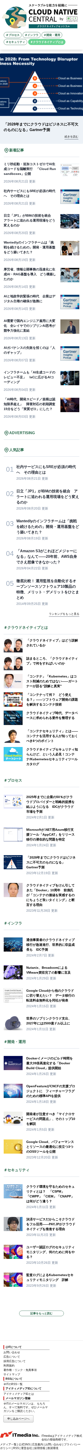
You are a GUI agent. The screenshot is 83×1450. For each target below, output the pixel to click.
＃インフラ (32, 35)
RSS (16, 1448)
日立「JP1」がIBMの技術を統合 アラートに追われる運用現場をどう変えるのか (29, 220)
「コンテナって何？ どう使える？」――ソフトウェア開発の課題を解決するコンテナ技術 (52, 699)
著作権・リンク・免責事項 (20, 1370)
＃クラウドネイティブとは (46, 42)
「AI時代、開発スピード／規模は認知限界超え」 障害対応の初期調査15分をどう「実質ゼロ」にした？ (29, 404)
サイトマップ (11, 1374)
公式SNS (24, 1444)
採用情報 (39, 1448)
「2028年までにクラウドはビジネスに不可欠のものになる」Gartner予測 (51, 862)
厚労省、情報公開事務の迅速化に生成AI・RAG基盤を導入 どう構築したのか (30, 274)
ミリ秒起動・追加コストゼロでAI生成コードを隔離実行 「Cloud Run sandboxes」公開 (30, 169)
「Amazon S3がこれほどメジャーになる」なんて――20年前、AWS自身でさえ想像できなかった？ (46, 556)
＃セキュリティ (15, 42)
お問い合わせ (11, 1352)
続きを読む (71, 136)
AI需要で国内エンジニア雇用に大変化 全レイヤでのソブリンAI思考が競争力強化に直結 (29, 325)
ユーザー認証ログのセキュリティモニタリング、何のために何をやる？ (50, 1252)
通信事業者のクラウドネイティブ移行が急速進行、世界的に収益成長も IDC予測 (50, 944)
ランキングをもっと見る (64, 614)
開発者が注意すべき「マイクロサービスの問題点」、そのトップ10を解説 (50, 1119)
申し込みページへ (18, 1418)
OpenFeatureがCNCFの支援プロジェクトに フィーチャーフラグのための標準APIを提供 (50, 1091)
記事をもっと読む (41, 1313)
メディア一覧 (8, 1444)
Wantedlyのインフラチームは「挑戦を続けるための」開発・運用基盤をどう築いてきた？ (29, 247)
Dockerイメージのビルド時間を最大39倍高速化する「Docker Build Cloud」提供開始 (49, 1063)
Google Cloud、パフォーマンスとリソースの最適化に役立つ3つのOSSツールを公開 (50, 1146)
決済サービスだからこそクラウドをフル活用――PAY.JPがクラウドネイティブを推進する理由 (50, 1224)
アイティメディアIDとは (18, 1393)
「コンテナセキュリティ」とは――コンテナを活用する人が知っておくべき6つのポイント (52, 736)
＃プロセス (13, 35)
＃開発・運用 (52, 35)
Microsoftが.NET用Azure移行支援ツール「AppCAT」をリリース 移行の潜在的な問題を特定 (52, 834)
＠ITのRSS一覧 (13, 1384)
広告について (11, 1356)
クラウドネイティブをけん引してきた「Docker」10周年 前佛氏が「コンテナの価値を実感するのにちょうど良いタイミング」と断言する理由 (50, 895)
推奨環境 (52, 1448)
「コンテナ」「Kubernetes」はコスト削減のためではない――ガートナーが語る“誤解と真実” (52, 681)
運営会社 (26, 1448)
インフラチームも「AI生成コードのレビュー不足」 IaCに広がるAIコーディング (29, 377)
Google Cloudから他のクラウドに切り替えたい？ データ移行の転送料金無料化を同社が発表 (50, 995)
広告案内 (37, 1444)
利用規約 (9, 1365)
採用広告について (14, 1361)
